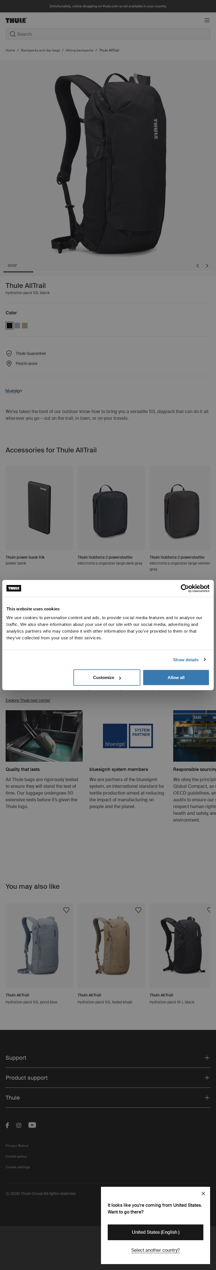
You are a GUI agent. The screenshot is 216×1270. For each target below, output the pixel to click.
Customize (103, 677)
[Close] (203, 1193)
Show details (186, 659)
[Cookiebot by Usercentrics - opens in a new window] (185, 588)
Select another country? (155, 1250)
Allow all (176, 677)
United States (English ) (155, 1232)
